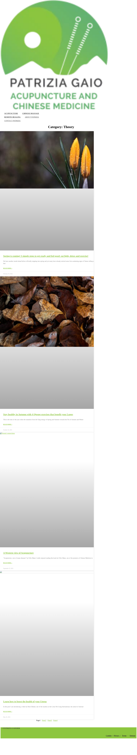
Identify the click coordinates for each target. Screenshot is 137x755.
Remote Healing (12, 117)
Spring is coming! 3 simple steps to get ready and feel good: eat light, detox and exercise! (45, 256)
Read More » (7, 268)
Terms (124, 736)
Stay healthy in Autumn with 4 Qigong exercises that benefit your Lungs (38, 414)
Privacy (117, 736)
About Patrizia (32, 117)
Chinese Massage (30, 113)
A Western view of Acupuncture (18, 553)
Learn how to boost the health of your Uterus (25, 701)
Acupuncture (11, 113)
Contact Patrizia (12, 121)
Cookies (109, 736)
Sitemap (132, 736)
